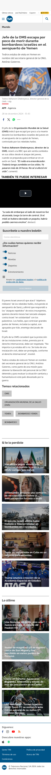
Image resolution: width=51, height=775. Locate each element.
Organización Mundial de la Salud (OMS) (23, 403)
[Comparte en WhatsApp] (13, 119)
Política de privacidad (36, 750)
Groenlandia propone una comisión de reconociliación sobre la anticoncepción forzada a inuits (25, 495)
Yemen (8, 413)
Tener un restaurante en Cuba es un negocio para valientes (25, 554)
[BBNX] (4, 767)
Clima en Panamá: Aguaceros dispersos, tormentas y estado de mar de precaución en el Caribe (24, 681)
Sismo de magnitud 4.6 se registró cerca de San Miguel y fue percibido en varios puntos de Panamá (25, 652)
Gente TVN (6, 750)
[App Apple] (3, 741)
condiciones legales (24, 279)
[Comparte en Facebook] (3, 119)
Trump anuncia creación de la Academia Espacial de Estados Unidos (23, 580)
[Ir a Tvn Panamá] (24, 19)
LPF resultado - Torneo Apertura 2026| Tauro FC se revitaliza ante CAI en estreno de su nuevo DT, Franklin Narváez (24, 708)
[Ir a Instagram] (8, 731)
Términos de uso (9, 754)
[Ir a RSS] (20, 731)
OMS (7, 393)
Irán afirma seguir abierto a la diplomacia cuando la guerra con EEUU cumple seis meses (24, 467)
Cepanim (32, 13)
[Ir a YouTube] (14, 731)
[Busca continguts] (46, 19)
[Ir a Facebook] (3, 731)
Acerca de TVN (33, 754)
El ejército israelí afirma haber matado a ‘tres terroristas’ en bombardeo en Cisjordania (22, 524)
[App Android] (9, 741)
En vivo (45, 13)
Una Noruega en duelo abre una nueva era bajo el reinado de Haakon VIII (24, 625)
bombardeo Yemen (27, 413)
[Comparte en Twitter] (8, 119)
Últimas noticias (7, 13)
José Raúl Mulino (21, 13)
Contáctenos (7, 759)
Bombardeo (11, 422)
